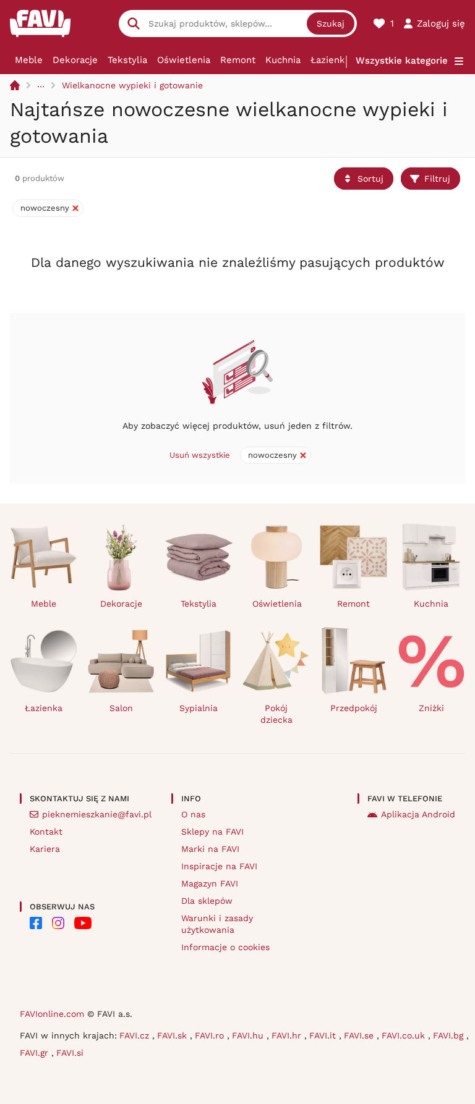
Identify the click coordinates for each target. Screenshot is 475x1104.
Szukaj (330, 23)
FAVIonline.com (52, 1014)
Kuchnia (283, 59)
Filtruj (437, 178)
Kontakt (46, 831)
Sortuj (370, 178)
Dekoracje (75, 59)
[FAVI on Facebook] (36, 923)
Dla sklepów (207, 901)
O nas (193, 814)
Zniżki (431, 708)
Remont (237, 59)
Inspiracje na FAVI (219, 866)
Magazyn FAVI (209, 883)
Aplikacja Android (418, 814)
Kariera (45, 849)
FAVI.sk (173, 1035)
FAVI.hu (249, 1035)
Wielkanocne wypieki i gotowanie (132, 85)
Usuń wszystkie (199, 455)
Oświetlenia (183, 59)
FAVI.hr (288, 1035)
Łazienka (330, 59)
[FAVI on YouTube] (83, 923)
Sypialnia (198, 708)
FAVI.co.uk (405, 1035)
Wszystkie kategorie (402, 60)
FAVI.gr (35, 1053)
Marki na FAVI (210, 849)
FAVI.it (324, 1035)
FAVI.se (360, 1035)
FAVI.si (69, 1053)
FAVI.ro (211, 1035)
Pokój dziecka (276, 714)
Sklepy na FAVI (212, 831)
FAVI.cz (135, 1035)
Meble (29, 59)
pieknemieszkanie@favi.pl (97, 814)
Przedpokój (353, 708)
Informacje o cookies (225, 947)
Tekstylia (127, 59)
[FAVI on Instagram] (58, 923)
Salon (121, 708)
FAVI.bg (449, 1035)
